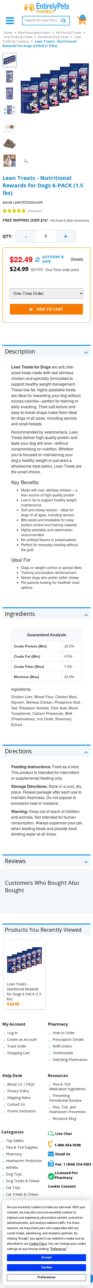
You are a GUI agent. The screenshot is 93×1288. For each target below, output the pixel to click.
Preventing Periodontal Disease (65, 1098)
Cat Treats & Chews (22, 1194)
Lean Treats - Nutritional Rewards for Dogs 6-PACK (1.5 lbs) (24, 991)
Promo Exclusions (21, 1111)
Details (77, 259)
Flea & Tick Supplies (22, 1147)
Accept (46, 1257)
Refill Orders (62, 1046)
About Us (14, 1084)
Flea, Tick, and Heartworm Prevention (67, 1109)
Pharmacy (14, 1154)
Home (8, 33)
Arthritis (12, 1167)
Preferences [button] (58, 1249)
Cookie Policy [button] (38, 1244)
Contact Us (16, 1104)
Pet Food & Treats (68, 33)
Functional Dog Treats (53, 37)
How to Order (64, 1032)
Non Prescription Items (34, 33)
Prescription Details (68, 1039)
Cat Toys (13, 1187)
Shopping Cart (18, 1052)
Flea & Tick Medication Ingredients (67, 1086)
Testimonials (63, 1052)
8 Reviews (34, 211)
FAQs (30, 1084)
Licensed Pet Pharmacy (66, 1175)
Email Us (62, 1154)
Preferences (46, 1277)
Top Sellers (15, 1140)
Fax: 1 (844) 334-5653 (73, 1164)
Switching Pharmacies (70, 1059)
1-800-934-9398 (67, 1145)
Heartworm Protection (24, 1160)
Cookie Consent (62, 1186)
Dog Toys (14, 1174)
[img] (14, 211)
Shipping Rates (19, 1097)
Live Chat (63, 1133)
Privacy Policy (18, 1090)
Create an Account (22, 1039)
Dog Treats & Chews (18, 37)
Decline (46, 1267)
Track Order (16, 1046)
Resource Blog (64, 1118)
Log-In (12, 1032)
